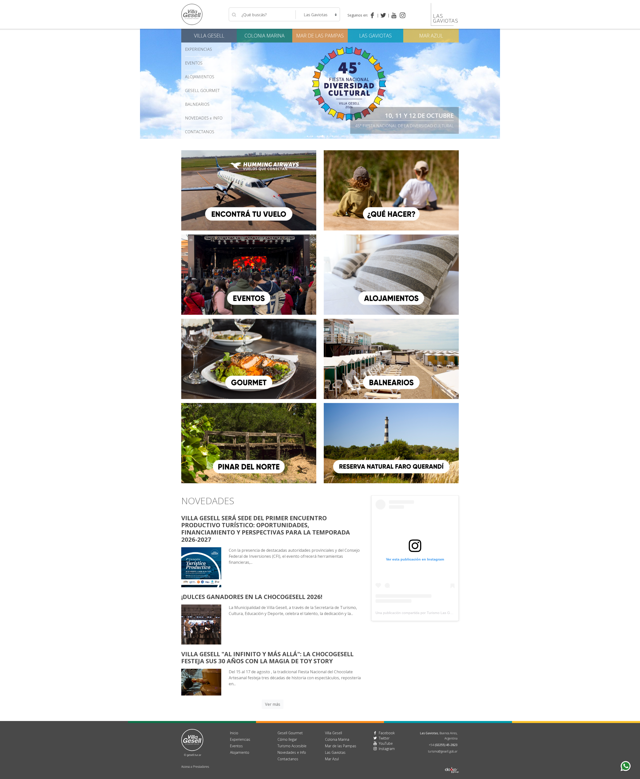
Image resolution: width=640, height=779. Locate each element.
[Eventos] (248, 274)
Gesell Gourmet (202, 90)
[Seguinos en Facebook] (373, 15)
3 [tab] (317, 136)
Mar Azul (431, 35)
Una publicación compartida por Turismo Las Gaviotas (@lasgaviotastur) (433, 613)
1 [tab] (307, 136)
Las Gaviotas (375, 35)
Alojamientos (199, 77)
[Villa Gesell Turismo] (192, 742)
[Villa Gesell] (201, 681)
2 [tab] (312, 136)
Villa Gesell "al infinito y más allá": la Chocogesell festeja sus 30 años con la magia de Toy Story (267, 657)
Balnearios (197, 104)
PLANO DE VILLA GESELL (419, 115)
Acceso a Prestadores (195, 766)
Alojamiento (239, 752)
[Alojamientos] (391, 274)
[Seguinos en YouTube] (394, 15)
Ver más (272, 704)
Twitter (384, 738)
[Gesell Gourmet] (248, 358)
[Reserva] (391, 443)
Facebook (387, 732)
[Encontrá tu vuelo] (248, 190)
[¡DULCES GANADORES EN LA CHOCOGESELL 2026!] (201, 624)
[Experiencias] (391, 190)
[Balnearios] (391, 358)
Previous (144, 84)
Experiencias (240, 739)
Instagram (387, 748)
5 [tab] (327, 136)
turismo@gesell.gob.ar (443, 751)
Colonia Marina (264, 35)
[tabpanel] (320, 84)
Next (496, 84)
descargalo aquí (436, 125)
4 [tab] (322, 136)
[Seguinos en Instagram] (402, 15)
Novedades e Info (292, 752)
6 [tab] (332, 136)
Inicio (234, 732)
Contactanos (288, 758)
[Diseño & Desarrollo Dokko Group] (452, 763)
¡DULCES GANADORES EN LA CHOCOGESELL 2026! (251, 596)
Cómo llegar (287, 739)
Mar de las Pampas (320, 35)
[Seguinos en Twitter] (384, 15)
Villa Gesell (209, 35)
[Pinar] (248, 443)
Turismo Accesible (292, 746)
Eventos (193, 63)
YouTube (386, 743)
